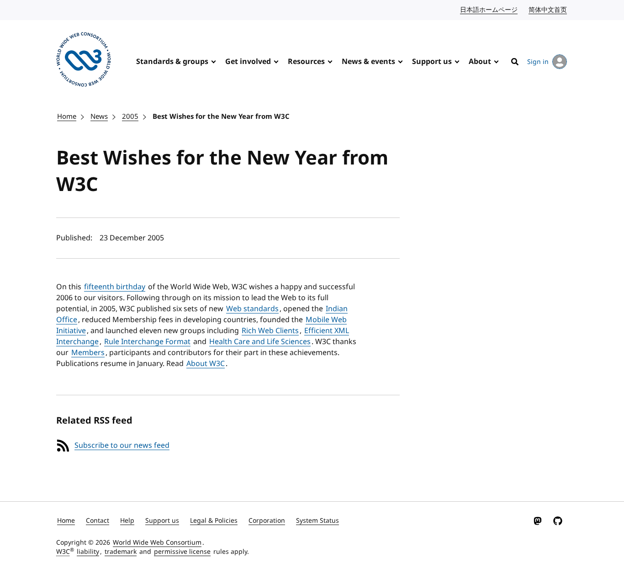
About (480, 61)
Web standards (252, 308)
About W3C (205, 363)
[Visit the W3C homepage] (83, 61)
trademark (121, 552)
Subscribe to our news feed (121, 445)
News (99, 116)
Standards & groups (172, 61)
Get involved (248, 61)
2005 (130, 116)
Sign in (538, 62)
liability (88, 552)
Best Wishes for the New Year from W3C (221, 116)
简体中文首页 (548, 10)
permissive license (182, 552)
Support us (432, 61)
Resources (306, 61)
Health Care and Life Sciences (260, 341)
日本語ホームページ (489, 10)
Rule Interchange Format (147, 341)
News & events (368, 61)
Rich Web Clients (270, 330)
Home (66, 116)
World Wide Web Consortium (157, 542)
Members (88, 352)
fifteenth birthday (114, 286)
